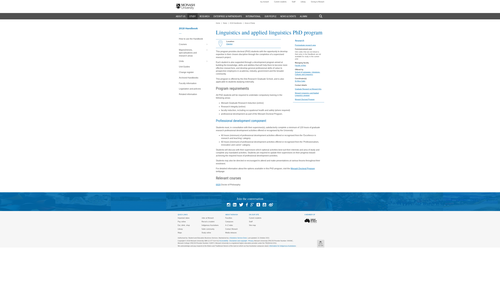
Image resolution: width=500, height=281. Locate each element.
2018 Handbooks (236, 23)
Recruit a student (208, 222)
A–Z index (229, 225)
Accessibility (223, 241)
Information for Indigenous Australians (282, 246)
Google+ (252, 204)
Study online (206, 233)
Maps (180, 233)
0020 (218, 185)
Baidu (271, 204)
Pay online (182, 222)
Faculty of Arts (300, 65)
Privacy (250, 241)
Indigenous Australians (210, 225)
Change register (186, 72)
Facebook (247, 204)
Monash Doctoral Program (305, 99)
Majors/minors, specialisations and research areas (188, 53)
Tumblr (258, 204)
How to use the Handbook (191, 39)
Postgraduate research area (305, 45)
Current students (280, 2)
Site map (252, 225)
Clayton (229, 44)
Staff (293, 2)
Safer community (208, 229)
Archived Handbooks (188, 78)
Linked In (234, 204)
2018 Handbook (188, 28)
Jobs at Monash (208, 218)
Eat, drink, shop (184, 225)
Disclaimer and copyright (238, 241)
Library (303, 2)
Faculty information (187, 83)
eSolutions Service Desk (238, 238)
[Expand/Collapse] (206, 44)
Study (225, 23)
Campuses (229, 222)
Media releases (231, 233)
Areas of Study (250, 23)
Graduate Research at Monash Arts (308, 89)
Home (218, 23)
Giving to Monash (317, 2)
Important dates (184, 218)
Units (181, 61)
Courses (183, 44)
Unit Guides (184, 67)
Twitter (241, 204)
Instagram (228, 204)
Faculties (228, 218)
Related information (188, 94)
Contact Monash (231, 229)
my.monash (264, 2)
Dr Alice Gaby (300, 81)
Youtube (264, 204)
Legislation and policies (190, 89)
